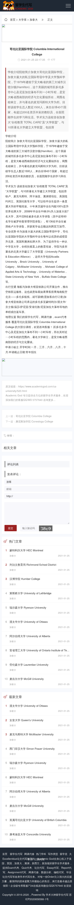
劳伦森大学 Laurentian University (29, 664)
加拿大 (34, 19)
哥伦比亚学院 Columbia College (34, 416)
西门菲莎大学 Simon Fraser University (32, 748)
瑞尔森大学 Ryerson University (28, 607)
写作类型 (53, 854)
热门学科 (41, 854)
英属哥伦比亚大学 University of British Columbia (38, 820)
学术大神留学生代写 (57, 894)
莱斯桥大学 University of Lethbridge (30, 593)
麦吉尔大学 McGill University (27, 679)
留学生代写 (16, 854)
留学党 (63, 854)
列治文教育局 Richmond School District (33, 564)
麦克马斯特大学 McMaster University (32, 734)
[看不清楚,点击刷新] (45, 528)
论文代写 (22, 858)
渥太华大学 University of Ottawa (29, 622)
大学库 (22, 19)
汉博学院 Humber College (25, 579)
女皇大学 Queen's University (26, 720)
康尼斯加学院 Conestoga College (34, 421)
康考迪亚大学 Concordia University (30, 834)
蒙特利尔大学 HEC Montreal (26, 550)
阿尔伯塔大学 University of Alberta (30, 636)
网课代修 (29, 854)
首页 (12, 19)
